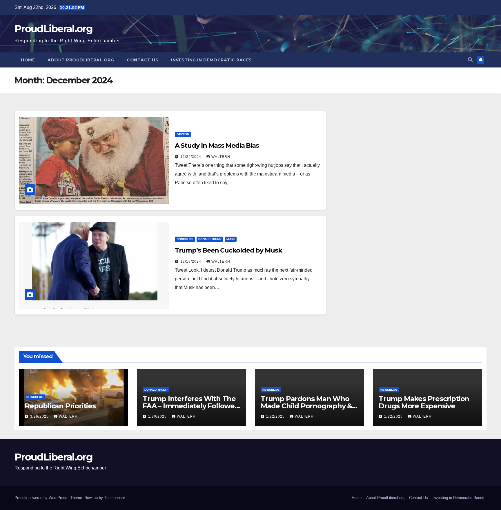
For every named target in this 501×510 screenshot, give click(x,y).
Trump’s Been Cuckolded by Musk (228, 250)
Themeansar (114, 498)
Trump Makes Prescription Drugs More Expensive (424, 402)
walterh (220, 157)
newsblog (34, 397)
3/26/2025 (40, 416)
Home (28, 60)
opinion (183, 134)
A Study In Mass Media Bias (217, 145)
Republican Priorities (60, 406)
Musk (230, 239)
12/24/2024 (191, 157)
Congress (185, 239)
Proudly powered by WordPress (41, 498)
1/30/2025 (158, 416)
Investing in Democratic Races (211, 60)
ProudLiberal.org (53, 29)
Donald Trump (210, 239)
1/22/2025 (276, 416)
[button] (470, 59)
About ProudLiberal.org (81, 60)
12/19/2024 (191, 261)
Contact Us (142, 60)
